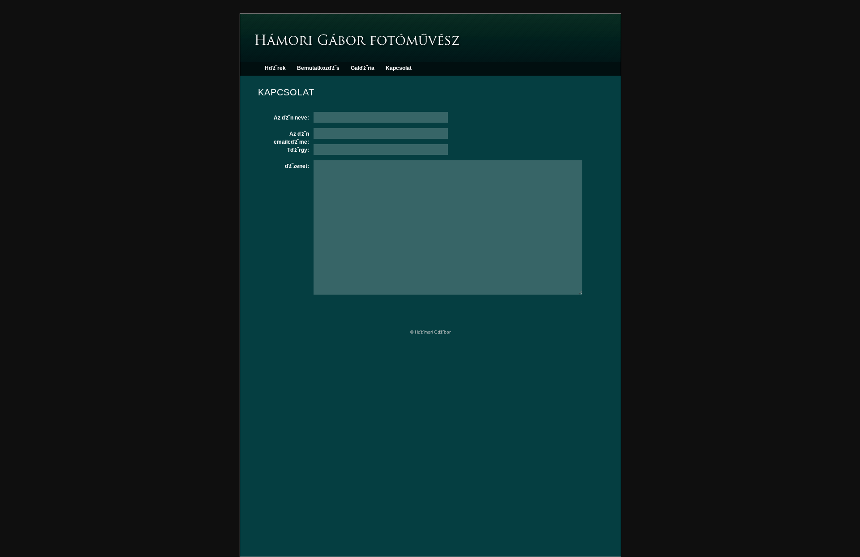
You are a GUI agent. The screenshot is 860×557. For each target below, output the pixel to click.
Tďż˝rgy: (298, 150)
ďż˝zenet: (297, 166)
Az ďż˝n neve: (291, 118)
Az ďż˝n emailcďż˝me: (291, 135)
